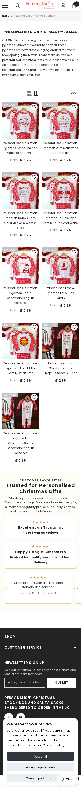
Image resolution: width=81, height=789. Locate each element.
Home (5, 16)
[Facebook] (8, 717)
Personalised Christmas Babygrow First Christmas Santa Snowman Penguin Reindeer (20, 443)
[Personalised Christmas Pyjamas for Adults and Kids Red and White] (20, 120)
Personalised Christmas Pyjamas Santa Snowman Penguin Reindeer (20, 295)
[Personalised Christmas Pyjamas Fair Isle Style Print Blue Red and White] (60, 190)
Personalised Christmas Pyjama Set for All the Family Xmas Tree (20, 368)
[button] (29, 93)
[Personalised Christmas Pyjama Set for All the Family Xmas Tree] (20, 341)
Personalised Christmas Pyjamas (34, 16)
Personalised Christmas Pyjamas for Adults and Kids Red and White (20, 148)
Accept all (40, 756)
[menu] (5, 5)
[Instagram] (20, 717)
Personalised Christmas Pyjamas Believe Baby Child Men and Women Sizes (20, 220)
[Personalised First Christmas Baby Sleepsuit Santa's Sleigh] (60, 341)
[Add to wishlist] (34, 107)
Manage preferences (40, 778)
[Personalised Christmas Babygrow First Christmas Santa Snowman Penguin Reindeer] (20, 411)
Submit (62, 682)
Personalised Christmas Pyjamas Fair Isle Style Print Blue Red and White (60, 218)
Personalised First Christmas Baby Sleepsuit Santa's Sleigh (60, 368)
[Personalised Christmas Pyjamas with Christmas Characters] (60, 120)
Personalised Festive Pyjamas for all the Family (60, 293)
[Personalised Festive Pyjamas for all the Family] (60, 265)
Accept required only (40, 767)
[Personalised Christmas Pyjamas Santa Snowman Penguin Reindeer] (20, 265)
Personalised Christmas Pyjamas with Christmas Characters (60, 148)
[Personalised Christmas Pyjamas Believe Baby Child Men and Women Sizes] (20, 190)
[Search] (17, 5)
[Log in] (63, 5)
